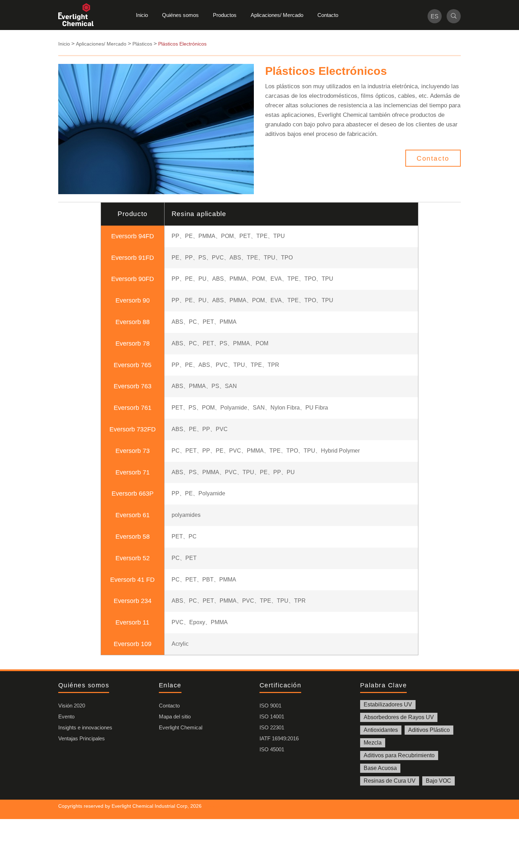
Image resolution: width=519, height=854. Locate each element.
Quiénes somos (180, 15)
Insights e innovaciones (85, 727)
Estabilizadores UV (388, 704)
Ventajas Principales (81, 738)
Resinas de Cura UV (390, 781)
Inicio (142, 15)
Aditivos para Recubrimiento (399, 755)
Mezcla (373, 743)
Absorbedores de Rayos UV (399, 717)
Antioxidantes (381, 730)
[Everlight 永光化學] (79, 15)
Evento (66, 716)
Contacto (327, 15)
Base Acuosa (380, 768)
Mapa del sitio (175, 716)
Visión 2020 (71, 706)
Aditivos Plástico (429, 730)
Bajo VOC (438, 781)
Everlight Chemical (180, 727)
